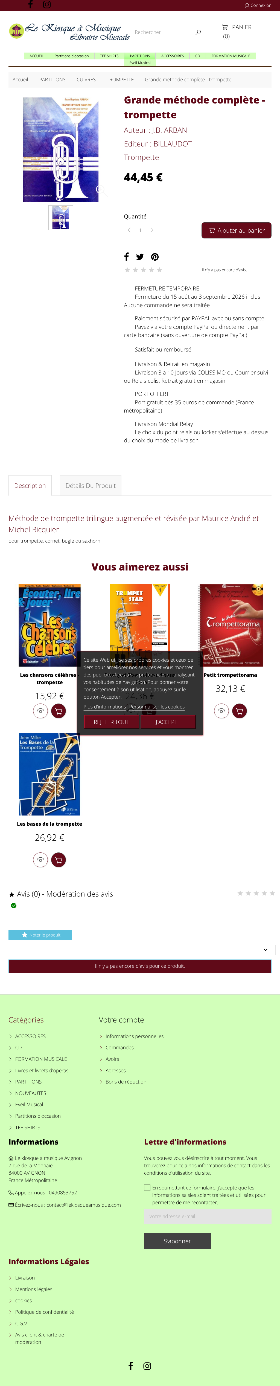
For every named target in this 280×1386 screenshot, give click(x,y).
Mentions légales (33, 1289)
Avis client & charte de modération (39, 1338)
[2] (135, 270)
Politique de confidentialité (44, 1312)
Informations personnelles (135, 1036)
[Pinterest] (155, 257)
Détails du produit (91, 485)
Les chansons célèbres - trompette (49, 679)
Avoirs (112, 1059)
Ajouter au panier (237, 230)
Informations (33, 1142)
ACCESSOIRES (30, 1036)
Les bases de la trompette (49, 824)
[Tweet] (140, 257)
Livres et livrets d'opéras (42, 1070)
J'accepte (168, 721)
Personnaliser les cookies (157, 706)
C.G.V (21, 1323)
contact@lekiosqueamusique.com (83, 1205)
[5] (159, 270)
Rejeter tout (111, 721)
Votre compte (121, 1020)
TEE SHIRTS (27, 1127)
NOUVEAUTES (30, 1093)
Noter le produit (40, 934)
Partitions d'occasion (38, 1116)
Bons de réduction (126, 1082)
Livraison (25, 1278)
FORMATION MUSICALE (41, 1059)
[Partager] (126, 257)
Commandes (120, 1047)
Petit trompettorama (230, 675)
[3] (143, 270)
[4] (151, 270)
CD (18, 1047)
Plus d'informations (105, 706)
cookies (23, 1300)
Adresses (116, 1070)
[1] (127, 270)
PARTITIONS (28, 1082)
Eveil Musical (29, 1104)
